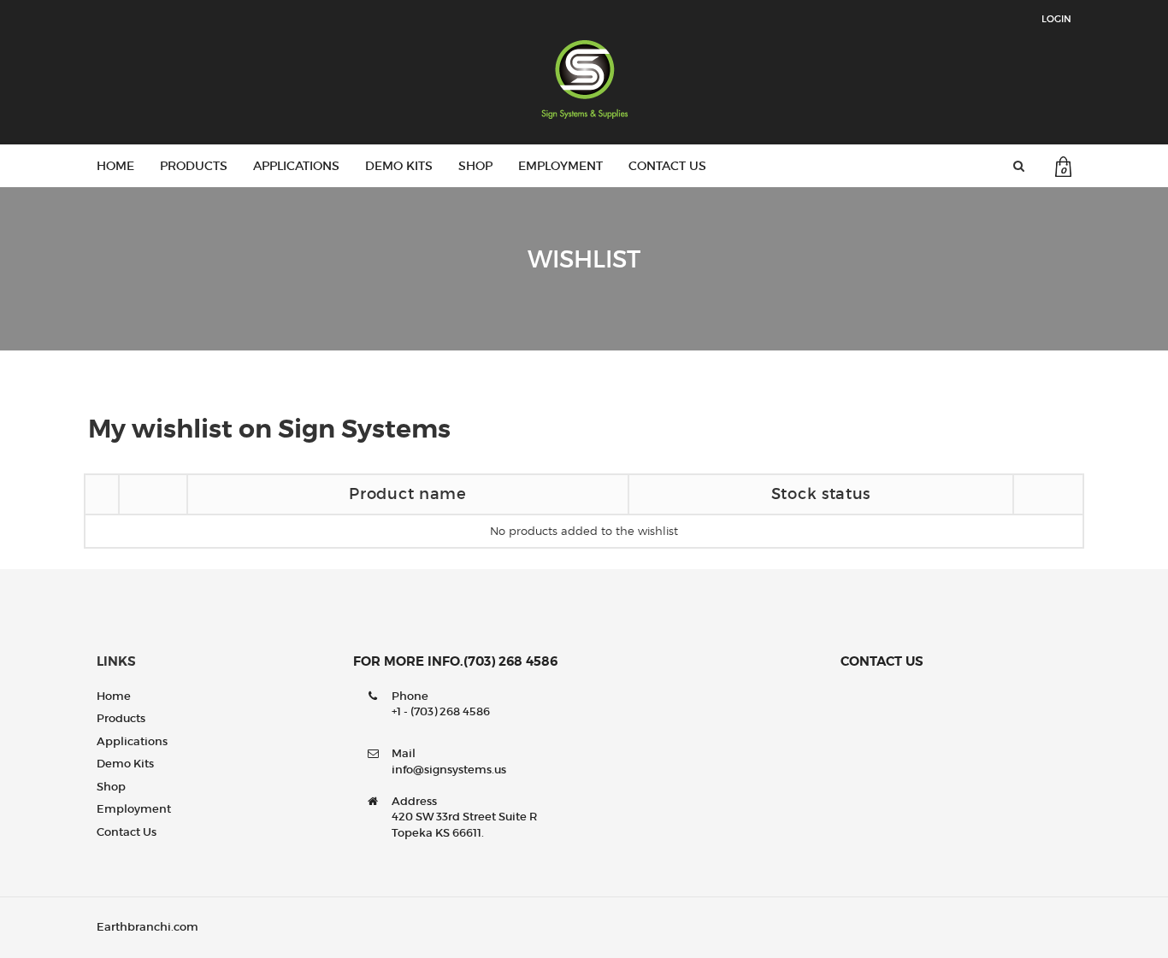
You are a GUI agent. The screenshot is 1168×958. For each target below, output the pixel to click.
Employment (560, 165)
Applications (296, 165)
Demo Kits (399, 165)
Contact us (667, 165)
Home (115, 165)
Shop (475, 165)
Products (193, 165)
